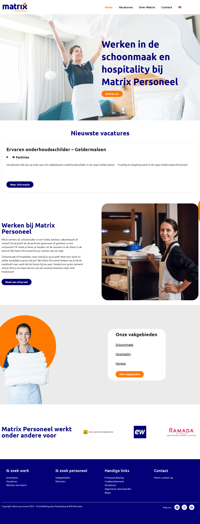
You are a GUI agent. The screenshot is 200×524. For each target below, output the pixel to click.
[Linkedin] (191, 507)
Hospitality (123, 354)
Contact (166, 7)
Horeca (121, 363)
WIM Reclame (75, 506)
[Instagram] (184, 507)
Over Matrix (147, 7)
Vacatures (126, 7)
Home (109, 7)
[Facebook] (177, 507)
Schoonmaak (124, 344)
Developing (60, 506)
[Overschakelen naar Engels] (179, 7)
